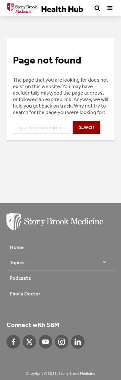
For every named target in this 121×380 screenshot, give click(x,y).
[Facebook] (13, 342)
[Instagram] (61, 342)
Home (17, 247)
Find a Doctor (25, 294)
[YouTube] (45, 342)
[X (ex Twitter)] (29, 342)
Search (86, 127)
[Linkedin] (78, 342)
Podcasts (20, 278)
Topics (17, 262)
